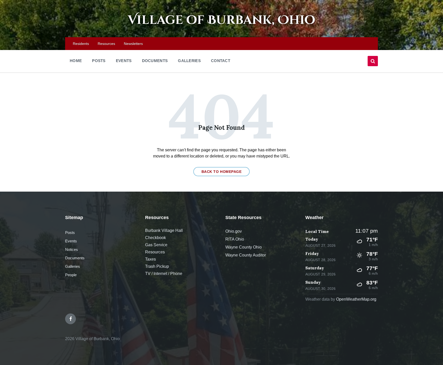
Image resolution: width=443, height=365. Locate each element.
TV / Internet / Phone (163, 273)
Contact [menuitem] (220, 60)
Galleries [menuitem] (189, 60)
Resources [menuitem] (106, 44)
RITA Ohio (234, 239)
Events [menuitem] (124, 60)
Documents (75, 258)
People (71, 275)
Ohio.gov (233, 231)
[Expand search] (373, 61)
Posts (70, 232)
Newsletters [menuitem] (133, 44)
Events (71, 241)
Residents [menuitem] (81, 44)
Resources (155, 252)
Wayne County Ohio (243, 247)
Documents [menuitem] (155, 60)
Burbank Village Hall (164, 230)
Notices (71, 249)
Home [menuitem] (76, 60)
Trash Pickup (157, 266)
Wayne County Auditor (245, 255)
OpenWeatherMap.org (356, 299)
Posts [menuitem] (99, 60)
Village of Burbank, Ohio (221, 20)
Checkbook (155, 237)
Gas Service (156, 245)
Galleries (72, 266)
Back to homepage (222, 172)
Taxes (150, 259)
